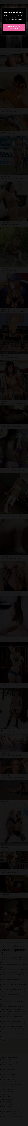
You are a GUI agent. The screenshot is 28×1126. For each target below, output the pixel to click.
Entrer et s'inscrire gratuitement (14, 27)
